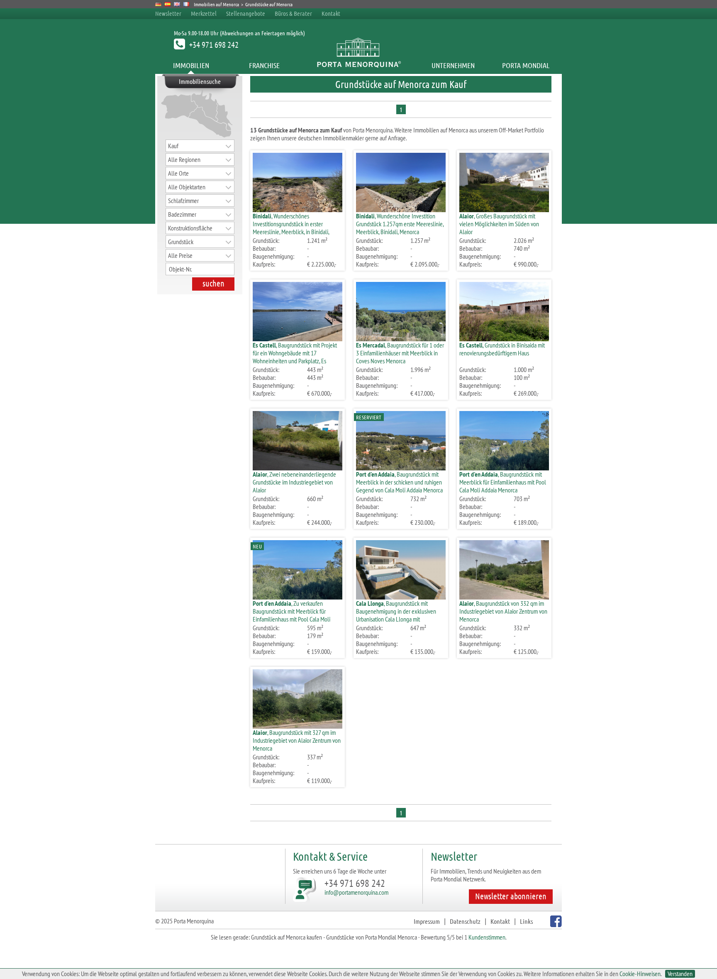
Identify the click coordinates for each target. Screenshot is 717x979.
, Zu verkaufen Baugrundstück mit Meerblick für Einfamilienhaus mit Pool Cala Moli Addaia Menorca (291, 615)
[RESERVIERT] (401, 468)
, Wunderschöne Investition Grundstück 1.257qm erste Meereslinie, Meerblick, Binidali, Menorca (400, 224)
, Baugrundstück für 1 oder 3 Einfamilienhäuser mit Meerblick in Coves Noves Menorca (400, 353)
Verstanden (680, 974)
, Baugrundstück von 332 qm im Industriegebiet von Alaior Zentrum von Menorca (503, 611)
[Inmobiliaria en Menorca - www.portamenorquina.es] (168, 4)
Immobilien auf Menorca (216, 4)
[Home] (359, 65)
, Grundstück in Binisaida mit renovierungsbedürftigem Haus (502, 349)
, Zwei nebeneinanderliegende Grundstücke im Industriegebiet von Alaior (294, 482)
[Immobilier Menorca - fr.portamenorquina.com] (186, 4)
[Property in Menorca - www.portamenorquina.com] (177, 4)
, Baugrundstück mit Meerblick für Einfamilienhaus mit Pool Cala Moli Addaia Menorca (502, 482)
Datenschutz (465, 921)
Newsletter (168, 13)
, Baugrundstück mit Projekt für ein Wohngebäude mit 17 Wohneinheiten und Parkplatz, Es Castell (295, 357)
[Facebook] (555, 924)
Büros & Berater (293, 13)
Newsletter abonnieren (510, 896)
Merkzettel (204, 13)
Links (526, 921)
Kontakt (331, 13)
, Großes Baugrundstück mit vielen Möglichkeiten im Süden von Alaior (499, 224)
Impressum (427, 921)
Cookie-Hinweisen (640, 973)
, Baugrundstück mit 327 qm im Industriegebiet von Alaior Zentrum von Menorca (297, 740)
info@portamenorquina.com (356, 892)
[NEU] (297, 597)
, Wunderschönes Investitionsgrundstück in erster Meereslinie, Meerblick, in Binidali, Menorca (291, 228)
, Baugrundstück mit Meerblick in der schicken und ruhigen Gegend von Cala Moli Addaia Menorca (399, 482)
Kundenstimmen (486, 937)
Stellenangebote (245, 13)
